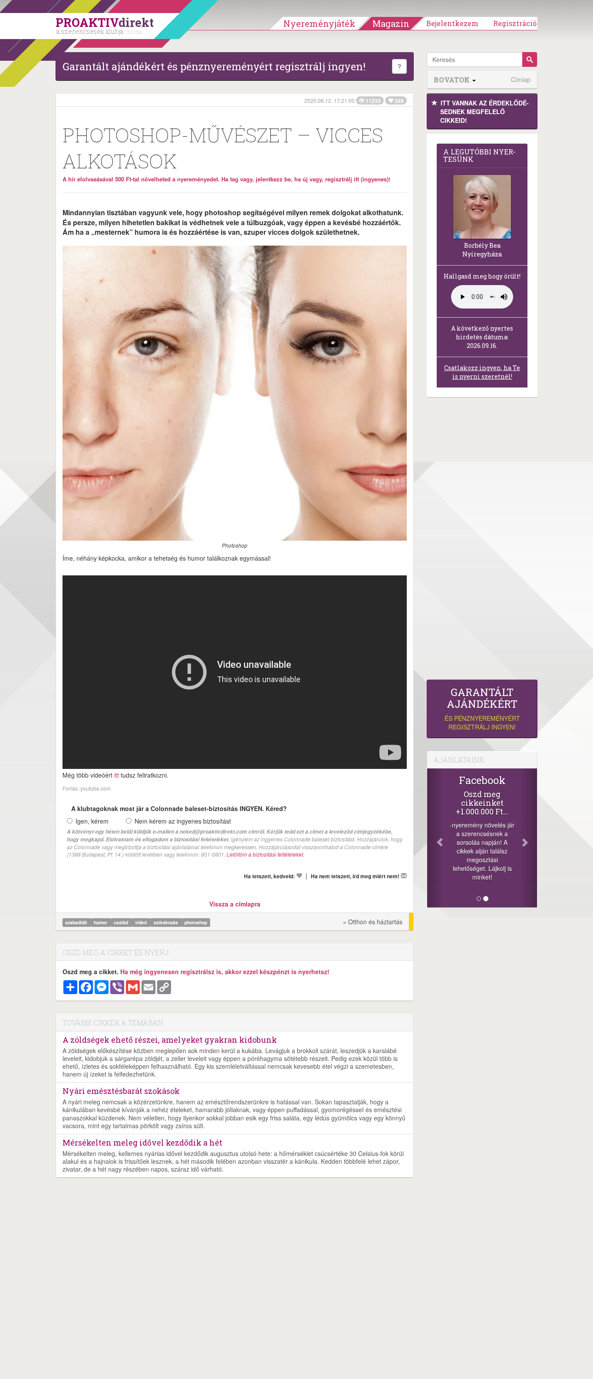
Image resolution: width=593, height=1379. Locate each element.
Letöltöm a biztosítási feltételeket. (265, 854)
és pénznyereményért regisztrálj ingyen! (482, 708)
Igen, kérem (92, 821)
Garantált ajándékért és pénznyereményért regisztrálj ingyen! (214, 66)
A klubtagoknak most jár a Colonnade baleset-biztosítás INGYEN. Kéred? (179, 808)
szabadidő (76, 922)
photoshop (195, 922)
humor (101, 922)
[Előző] (435, 837)
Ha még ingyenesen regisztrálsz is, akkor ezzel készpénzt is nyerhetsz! (224, 971)
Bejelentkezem (452, 23)
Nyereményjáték (319, 23)
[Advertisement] (482, 540)
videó (141, 922)
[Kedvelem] (299, 876)
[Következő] (529, 837)
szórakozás (166, 922)
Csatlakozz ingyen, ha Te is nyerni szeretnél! (482, 372)
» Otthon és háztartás (372, 921)
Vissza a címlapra (234, 904)
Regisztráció (515, 23)
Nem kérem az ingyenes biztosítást (183, 821)
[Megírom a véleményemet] (404, 876)
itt (116, 775)
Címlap (520, 79)
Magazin (390, 23)
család (121, 922)
